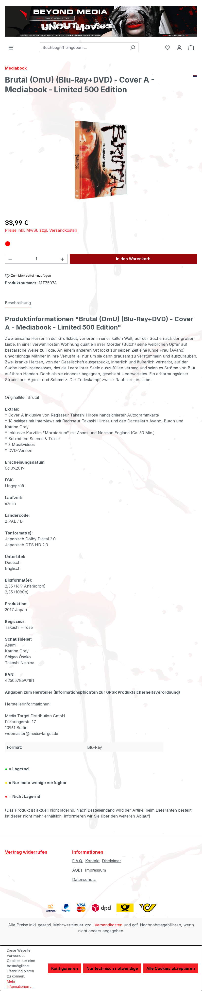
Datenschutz (84, 879)
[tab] (18, 303)
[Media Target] (195, 87)
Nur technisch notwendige (112, 968)
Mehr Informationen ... (19, 984)
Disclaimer (111, 860)
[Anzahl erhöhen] (62, 259)
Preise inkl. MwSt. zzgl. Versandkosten (41, 230)
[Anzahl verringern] (10, 259)
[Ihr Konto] (179, 47)
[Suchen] (132, 47)
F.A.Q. (77, 860)
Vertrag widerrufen (26, 852)
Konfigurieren (64, 968)
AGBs (77, 870)
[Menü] (11, 47)
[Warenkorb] (191, 47)
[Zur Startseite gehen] (101, 21)
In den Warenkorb (133, 258)
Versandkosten (108, 924)
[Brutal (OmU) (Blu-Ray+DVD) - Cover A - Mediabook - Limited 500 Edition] (101, 161)
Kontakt (92, 860)
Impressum (95, 870)
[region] (101, 161)
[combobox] (83, 47)
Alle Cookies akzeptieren (170, 968)
